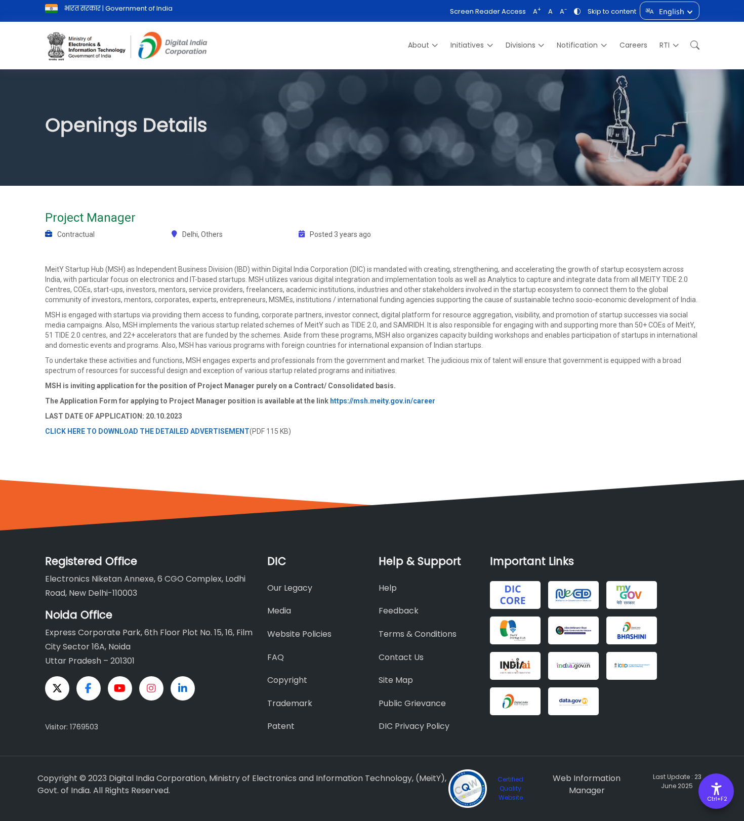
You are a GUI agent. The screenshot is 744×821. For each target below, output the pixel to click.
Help (388, 588)
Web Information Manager (587, 784)
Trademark (289, 703)
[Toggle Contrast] (577, 11)
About (418, 45)
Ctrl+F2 (716, 799)
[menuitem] (423, 45)
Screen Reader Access (488, 11)
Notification (577, 45)
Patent (281, 726)
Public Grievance (412, 703)
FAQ (275, 657)
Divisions (520, 45)
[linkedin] (183, 688)
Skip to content (612, 11)
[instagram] (151, 688)
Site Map (396, 680)
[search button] (692, 45)
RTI (664, 45)
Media (279, 611)
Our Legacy (289, 588)
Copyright (287, 680)
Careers (633, 45)
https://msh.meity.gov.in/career (382, 401)
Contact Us (401, 657)
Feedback (399, 611)
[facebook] (88, 688)
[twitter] (57, 688)
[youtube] (120, 688)
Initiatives (467, 45)
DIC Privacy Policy (414, 726)
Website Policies (299, 634)
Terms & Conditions (418, 634)
